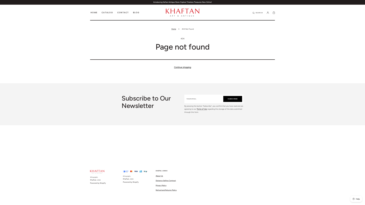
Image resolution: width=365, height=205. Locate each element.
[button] (268, 12)
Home (173, 29)
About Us (159, 176)
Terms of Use (202, 109)
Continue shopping (182, 67)
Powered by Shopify (98, 183)
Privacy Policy (161, 185)
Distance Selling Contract (166, 181)
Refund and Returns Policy (166, 190)
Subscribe (233, 99)
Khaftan (93, 180)
